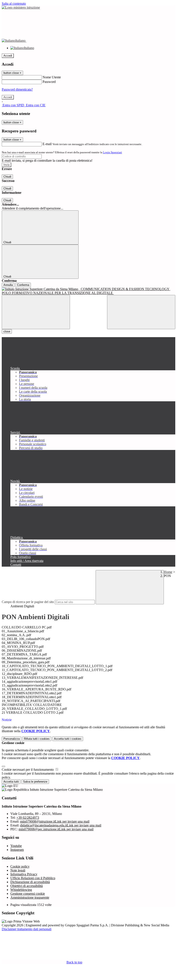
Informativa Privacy (23, 874)
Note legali (17, 870)
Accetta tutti (67, 738)
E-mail (47, 144)
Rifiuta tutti (37, 738)
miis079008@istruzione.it (54, 821)
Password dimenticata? (17, 89)
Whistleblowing (21, 890)
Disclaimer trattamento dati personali (26, 929)
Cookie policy (20, 866)
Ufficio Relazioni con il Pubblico (32, 878)
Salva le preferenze (35, 781)
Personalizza (11, 738)
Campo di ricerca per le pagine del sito (28, 602)
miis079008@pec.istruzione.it (56, 829)
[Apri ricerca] (141, 312)
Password (49, 82)
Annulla (8, 285)
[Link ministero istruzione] (21, 7)
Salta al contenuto (14, 3)
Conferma (23, 285)
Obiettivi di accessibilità (26, 886)
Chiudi (7, 176)
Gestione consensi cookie (27, 893)
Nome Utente (52, 77)
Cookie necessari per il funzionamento (28, 769)
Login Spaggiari (112, 152)
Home (168, 572)
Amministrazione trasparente (29, 897)
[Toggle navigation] (36, 312)
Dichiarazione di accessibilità (30, 882)
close (6, 331)
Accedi (7, 55)
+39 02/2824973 (27, 817)
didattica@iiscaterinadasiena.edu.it (60, 825)
